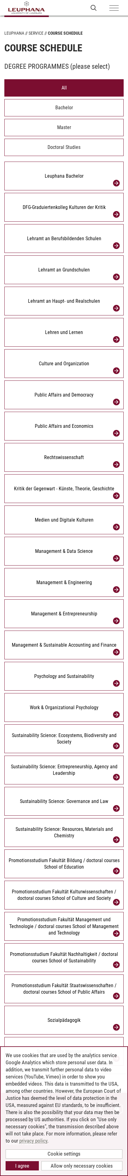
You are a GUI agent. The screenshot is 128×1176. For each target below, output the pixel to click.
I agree (22, 1166)
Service (36, 33)
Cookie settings (64, 1154)
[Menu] (114, 8)
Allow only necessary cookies (82, 1166)
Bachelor (64, 108)
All (64, 88)
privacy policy (33, 1141)
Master (64, 127)
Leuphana (14, 33)
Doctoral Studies (64, 147)
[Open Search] (94, 7)
